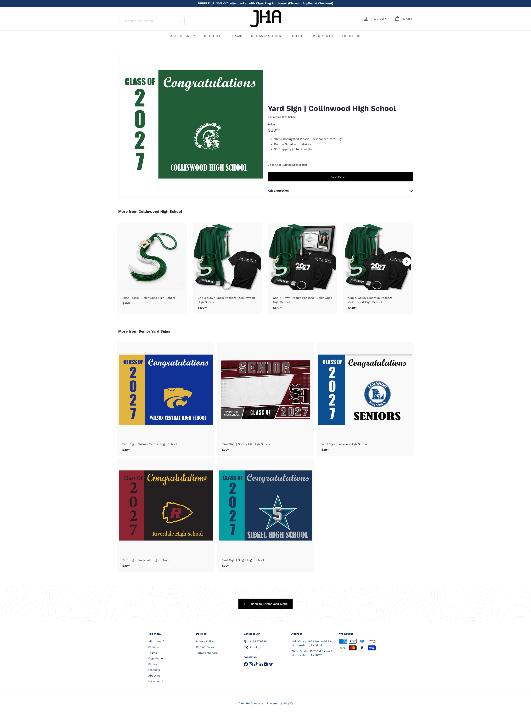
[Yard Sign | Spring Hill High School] (265, 399)
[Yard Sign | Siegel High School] (265, 515)
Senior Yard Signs (154, 331)
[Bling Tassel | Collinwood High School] (152, 266)
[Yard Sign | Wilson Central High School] (166, 399)
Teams (236, 36)
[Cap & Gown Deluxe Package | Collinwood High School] (303, 268)
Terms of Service (207, 652)
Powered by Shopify (280, 703)
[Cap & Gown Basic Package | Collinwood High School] (227, 268)
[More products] (406, 261)
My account (155, 681)
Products (323, 36)
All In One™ (183, 36)
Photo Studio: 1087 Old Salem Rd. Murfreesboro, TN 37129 (313, 653)
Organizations (266, 36)
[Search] (181, 21)
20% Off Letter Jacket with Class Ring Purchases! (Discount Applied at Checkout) (265, 3)
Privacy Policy (205, 641)
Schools (213, 36)
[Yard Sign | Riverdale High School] (166, 515)
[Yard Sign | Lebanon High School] (365, 399)
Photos (297, 36)
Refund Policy (205, 647)
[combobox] (151, 21)
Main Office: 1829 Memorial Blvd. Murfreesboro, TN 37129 (312, 643)
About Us (351, 36)
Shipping (273, 164)
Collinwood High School (160, 211)
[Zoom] (190, 124)
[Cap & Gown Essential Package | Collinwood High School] (378, 268)
